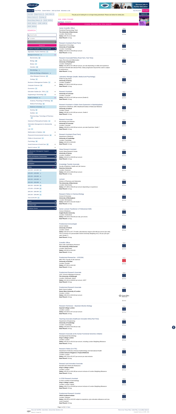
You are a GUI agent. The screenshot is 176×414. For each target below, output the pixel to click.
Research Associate (65, 119)
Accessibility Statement (143, 409)
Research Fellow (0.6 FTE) (68, 349)
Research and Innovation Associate (71, 363)
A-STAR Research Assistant (68, 378)
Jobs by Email (56, 10)
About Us (33, 412)
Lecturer (62, 179)
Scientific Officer (64, 242)
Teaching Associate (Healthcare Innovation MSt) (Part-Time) (79, 319)
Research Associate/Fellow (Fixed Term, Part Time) (76, 58)
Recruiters (146, 10)
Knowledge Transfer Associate (69, 164)
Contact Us (38, 412)
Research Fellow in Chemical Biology (71, 194)
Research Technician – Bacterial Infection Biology (75, 306)
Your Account (137, 10)
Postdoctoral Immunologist (68, 224)
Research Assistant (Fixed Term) (70, 43)
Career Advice (46, 10)
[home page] (33, 6)
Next (68, 407)
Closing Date (68, 21)
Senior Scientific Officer (67, 28)
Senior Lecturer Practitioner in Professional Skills (75, 209)
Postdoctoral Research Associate (70, 272)
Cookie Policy (135, 409)
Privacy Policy (128, 409)
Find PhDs (38, 10)
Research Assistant (65, 91)
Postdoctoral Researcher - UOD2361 (71, 257)
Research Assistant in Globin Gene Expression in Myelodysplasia (81, 104)
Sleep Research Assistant (67, 149)
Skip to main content (7, 1)
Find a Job (30, 10)
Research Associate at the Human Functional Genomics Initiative (80, 334)
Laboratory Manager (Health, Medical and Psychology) (77, 77)
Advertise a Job (65, 10)
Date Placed (61, 21)
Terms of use (121, 409)
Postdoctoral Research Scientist (69, 393)
